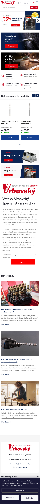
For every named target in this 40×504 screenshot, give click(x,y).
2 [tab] (20, 144)
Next (37, 95)
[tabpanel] (10, 121)
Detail (10, 138)
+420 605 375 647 (22, 467)
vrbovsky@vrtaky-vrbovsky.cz (21, 464)
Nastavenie (20, 490)
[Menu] (37, 2)
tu (22, 485)
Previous (33, 95)
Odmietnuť (10, 497)
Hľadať (34, 8)
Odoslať (22, 262)
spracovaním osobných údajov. (23, 268)
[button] (2, 20)
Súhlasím (29, 498)
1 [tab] (19, 144)
